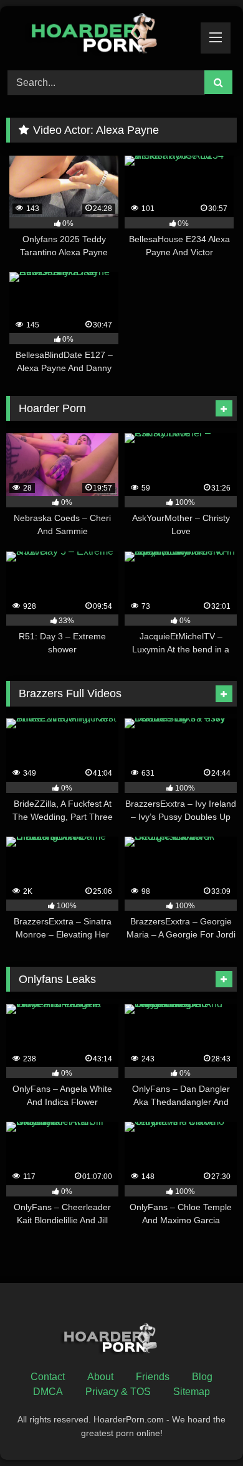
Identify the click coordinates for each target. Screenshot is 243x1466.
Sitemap (191, 1391)
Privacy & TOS (118, 1391)
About (100, 1376)
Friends (152, 1376)
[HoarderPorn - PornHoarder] (99, 36)
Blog (202, 1376)
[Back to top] (204, 1429)
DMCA (48, 1391)
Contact (48, 1376)
